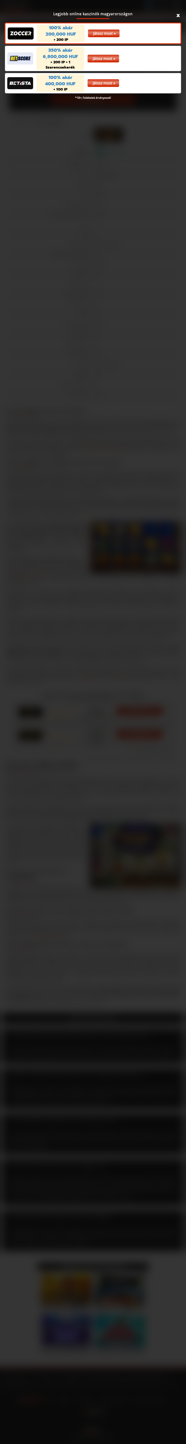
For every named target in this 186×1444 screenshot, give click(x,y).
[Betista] (20, 83)
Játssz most (103, 33)
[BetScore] (20, 58)
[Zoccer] (21, 33)
